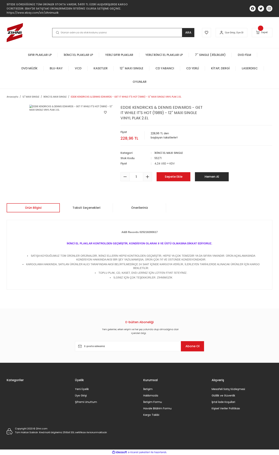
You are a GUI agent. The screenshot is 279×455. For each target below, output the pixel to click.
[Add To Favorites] (105, 112)
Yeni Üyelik (82, 389)
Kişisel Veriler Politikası (226, 408)
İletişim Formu (152, 402)
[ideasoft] (119, 452)
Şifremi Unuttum (86, 402)
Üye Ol (239, 32)
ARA (188, 32)
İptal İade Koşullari (223, 402)
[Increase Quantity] (147, 176)
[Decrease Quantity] (125, 176)
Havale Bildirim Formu (157, 408)
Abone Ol (192, 346)
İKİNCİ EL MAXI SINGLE (168, 153)
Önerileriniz (139, 208)
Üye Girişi (81, 395)
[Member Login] (221, 32)
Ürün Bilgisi (33, 208)
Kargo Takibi (151, 415)
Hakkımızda (150, 395)
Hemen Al (212, 176)
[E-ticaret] (139, 452)
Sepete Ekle (173, 176)
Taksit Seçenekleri (86, 208)
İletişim (148, 389)
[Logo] (15, 32)
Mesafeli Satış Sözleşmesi (228, 389)
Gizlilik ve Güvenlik (223, 395)
